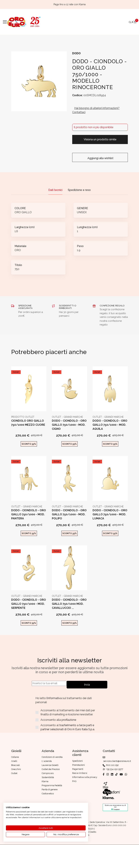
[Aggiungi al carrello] (28, 405)
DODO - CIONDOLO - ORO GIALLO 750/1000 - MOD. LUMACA (110, 514)
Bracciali (15, 765)
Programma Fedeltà (52, 785)
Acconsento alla (58, 719)
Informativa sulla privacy (84, 777)
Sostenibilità (48, 777)
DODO (76, 53)
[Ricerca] (130, 22)
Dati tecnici (55, 190)
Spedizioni (77, 761)
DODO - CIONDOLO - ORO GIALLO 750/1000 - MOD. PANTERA (28, 514)
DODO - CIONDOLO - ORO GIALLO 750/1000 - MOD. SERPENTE (28, 603)
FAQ (74, 781)
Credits (92, 832)
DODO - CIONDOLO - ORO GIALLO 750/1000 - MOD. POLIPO (69, 514)
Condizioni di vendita (52, 757)
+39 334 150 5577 (114, 769)
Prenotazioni (78, 765)
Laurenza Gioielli (50, 765)
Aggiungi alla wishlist (100, 158)
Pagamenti (77, 769)
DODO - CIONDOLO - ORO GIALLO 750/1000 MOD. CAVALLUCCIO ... (69, 603)
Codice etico (48, 793)
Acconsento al (68, 727)
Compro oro (48, 773)
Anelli (14, 761)
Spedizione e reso (79, 190)
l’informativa (54, 698)
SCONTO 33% (29, 444)
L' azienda (47, 761)
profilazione (69, 719)
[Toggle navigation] (5, 22)
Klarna (45, 781)
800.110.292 (112, 765)
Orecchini (16, 769)
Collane (15, 757)
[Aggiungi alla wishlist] (37, 405)
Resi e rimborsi (79, 773)
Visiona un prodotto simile (100, 139)
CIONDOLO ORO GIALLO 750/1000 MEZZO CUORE (28, 422)
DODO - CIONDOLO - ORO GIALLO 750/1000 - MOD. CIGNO (69, 424)
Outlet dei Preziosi (51, 769)
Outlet (16, 372)
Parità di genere (49, 789)
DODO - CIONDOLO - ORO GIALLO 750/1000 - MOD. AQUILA (110, 424)
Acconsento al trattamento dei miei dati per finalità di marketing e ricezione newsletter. (68, 712)
